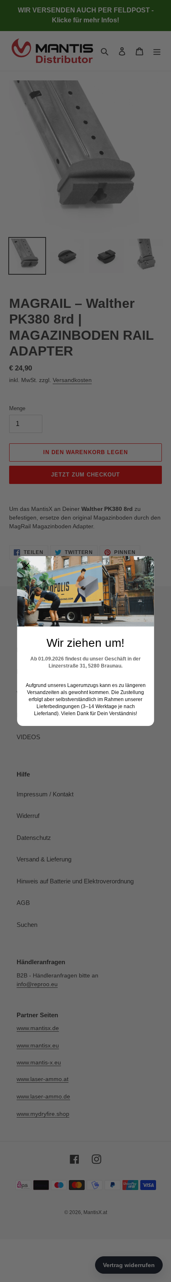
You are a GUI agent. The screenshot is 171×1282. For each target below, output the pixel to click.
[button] (26, 565)
